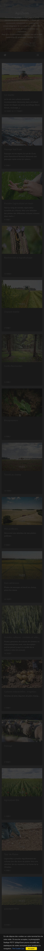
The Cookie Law (18, 948)
